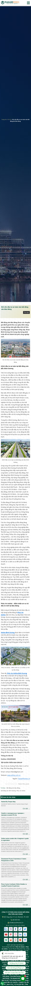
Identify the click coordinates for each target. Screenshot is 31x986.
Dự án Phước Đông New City (17, 949)
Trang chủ (4, 119)
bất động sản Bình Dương (8, 790)
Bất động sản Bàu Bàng (13, 788)
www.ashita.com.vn (13, 775)
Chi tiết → (26, 809)
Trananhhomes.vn (24, 779)
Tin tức (9, 119)
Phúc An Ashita (21, 790)
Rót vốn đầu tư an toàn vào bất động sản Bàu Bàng (14, 308)
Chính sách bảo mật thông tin (15, 945)
